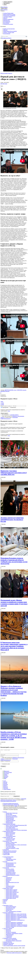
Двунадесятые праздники (12, 826)
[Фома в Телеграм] (6, 773)
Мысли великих (9, 887)
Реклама (5, 783)
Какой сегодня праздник (9, 28)
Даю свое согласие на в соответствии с (12, 417)
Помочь (5, 7)
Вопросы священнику (8, 19)
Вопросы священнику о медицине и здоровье (16, 926)
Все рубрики (6, 22)
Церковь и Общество (8, 944)
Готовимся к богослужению (9, 938)
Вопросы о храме (10, 927)
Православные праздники (9, 824)
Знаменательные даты (11, 862)
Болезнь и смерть (10, 869)
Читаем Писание (10, 819)
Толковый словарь (10, 886)
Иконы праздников (10, 833)
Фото (4, 901)
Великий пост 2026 (10, 907)
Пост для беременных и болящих (13, 911)
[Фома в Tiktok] (5, 774)
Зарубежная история (10, 866)
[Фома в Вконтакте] (6, 771)
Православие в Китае (11, 898)
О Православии (9, 860)
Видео (4, 903)
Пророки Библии (10, 817)
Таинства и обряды (7, 928)
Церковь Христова (7, 941)
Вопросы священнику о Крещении (14, 923)
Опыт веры (8, 858)
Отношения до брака (11, 872)
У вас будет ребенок (10, 847)
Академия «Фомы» (7, 16)
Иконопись (8, 879)
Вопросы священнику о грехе (13, 918)
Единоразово (5, 407)
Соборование (9, 935)
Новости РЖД (6, 854)
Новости (5, 18)
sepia (6, 83)
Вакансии (5, 786)
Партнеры (5, 788)
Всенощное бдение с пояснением (13, 940)
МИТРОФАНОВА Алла (10, 390)
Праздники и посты (7, 905)
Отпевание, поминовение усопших (14, 933)
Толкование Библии (10, 820)
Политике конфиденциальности (14, 952)
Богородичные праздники (12, 828)
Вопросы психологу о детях (12, 848)
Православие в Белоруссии (12, 892)
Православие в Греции (11, 893)
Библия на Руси (9, 821)
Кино (7, 883)
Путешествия (6, 853)
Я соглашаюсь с (10, 414)
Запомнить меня (6, 763)
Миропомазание (10, 934)
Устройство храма (10, 839)
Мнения (5, 900)
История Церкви (10, 864)
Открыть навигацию (8, 1)
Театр (7, 884)
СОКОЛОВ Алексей (21, 390)
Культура (5, 876)
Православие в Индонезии (12, 897)
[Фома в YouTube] (5, 776)
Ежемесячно (13, 407)
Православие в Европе (11, 894)
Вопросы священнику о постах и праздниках (16, 830)
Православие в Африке (11, 890)
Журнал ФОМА (4, 73)
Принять (24, 952)
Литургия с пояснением (11, 939)
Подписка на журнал (8, 24)
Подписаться (16, 796)
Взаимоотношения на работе (12, 875)
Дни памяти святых (10, 827)
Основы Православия (8, 13)
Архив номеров (7, 789)
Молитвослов (6, 20)
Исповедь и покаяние (11, 932)
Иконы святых (9, 835)
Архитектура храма (10, 838)
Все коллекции (6, 33)
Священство (9, 937)
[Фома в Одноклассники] (7, 772)
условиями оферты (14, 414)
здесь (9, 411)
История (5, 861)
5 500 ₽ (2, 404)
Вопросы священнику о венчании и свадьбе (16, 915)
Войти (9, 38)
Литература (8, 878)
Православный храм (8, 837)
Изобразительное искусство (12, 882)
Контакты (5, 784)
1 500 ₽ (2, 403)
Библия (5, 811)
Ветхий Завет (9, 814)
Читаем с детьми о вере (8, 32)
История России (10, 865)
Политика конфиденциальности (10, 803)
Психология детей (10, 843)
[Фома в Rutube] (5, 777)
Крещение (8, 929)
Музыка (8, 881)
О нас (4, 780)
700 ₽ (2, 401)
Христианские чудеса (11, 859)
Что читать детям (10, 846)
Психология (6, 867)
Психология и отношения (9, 15)
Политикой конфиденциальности (9, 418)
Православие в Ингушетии (12, 895)
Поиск (5, 4)
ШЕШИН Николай (5, 391)
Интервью (5, 899)
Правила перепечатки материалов (11, 804)
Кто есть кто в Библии (11, 815)
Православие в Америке (11, 889)
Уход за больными (10, 870)
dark (4, 83)
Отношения (6, 849)
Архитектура (9, 877)
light (1, 83)
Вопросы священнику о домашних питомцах (16, 917)
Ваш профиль (7, 3)
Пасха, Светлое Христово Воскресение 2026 (16, 825)
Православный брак (10, 873)
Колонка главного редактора (10, 850)
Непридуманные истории (9, 14)
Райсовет (5, 30)
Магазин (5, 782)
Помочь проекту (4, 413)
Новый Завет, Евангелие (11, 813)
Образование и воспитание (9, 852)
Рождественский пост (11, 906)
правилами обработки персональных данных (13, 799)
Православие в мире (8, 888)
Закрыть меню (4, 8)
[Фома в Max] (4, 778)
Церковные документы (8, 943)
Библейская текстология (11, 816)
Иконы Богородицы (10, 832)
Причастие (8, 931)
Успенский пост (9, 909)
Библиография (9, 822)
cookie (15, 805)
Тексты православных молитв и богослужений (14, 945)
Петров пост (9, 910)
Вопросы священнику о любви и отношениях (16, 924)
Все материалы (6, 21)
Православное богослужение (10, 31)
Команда (5, 785)
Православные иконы (8, 831)
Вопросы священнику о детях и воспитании (16, 844)
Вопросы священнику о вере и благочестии (16, 913)
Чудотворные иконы (10, 836)
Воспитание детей (7, 841)
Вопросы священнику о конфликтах (14, 922)
